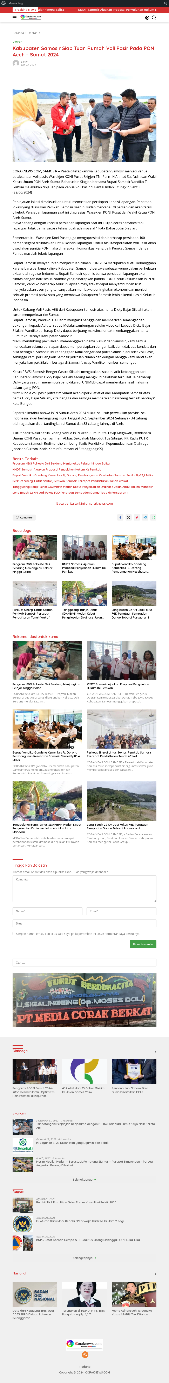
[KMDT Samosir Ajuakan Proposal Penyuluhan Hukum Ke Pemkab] (84, 547)
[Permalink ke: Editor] (16, 63)
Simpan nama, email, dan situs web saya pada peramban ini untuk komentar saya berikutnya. (78, 934)
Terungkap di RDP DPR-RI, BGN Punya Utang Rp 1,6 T (83, 1312)
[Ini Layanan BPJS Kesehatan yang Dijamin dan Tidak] (23, 1146)
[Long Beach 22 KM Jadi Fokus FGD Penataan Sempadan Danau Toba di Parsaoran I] (134, 593)
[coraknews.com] (30, 17)
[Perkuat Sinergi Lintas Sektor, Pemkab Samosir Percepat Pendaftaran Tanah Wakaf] (35, 593)
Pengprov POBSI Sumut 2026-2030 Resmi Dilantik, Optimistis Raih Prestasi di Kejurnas (34, 1092)
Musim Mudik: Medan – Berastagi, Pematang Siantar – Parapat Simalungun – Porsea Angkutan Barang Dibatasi (94, 1163)
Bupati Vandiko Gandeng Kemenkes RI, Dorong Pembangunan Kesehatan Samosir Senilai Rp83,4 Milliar (83, 475)
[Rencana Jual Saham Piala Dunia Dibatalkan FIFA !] (134, 1071)
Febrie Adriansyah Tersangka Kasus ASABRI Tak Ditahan (132, 1312)
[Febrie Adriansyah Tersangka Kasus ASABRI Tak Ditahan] (134, 1294)
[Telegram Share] (145, 517)
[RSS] (85, 1355)
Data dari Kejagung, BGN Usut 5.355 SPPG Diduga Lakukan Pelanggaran (33, 1314)
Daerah (17, 41)
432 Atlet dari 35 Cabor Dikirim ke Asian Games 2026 (83, 1090)
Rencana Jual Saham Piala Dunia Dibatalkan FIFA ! (130, 1090)
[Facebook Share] (120, 517)
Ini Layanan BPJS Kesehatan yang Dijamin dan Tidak (72, 1143)
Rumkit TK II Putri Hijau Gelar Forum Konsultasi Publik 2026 (76, 1202)
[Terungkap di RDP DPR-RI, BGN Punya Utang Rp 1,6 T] (84, 1294)
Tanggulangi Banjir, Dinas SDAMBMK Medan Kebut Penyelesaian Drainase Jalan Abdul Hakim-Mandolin (83, 487)
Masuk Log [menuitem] (16, 3)
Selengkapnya (83, 1179)
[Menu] (15, 17)
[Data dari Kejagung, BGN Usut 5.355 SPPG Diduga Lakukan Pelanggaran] (35, 1294)
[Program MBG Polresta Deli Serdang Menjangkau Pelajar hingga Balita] (35, 547)
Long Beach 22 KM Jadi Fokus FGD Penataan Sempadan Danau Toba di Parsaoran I (70, 492)
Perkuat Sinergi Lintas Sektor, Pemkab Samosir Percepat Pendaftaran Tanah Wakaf (70, 481)
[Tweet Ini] (129, 517)
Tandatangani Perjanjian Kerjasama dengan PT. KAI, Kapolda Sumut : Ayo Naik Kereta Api (95, 1126)
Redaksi (85, 1367)
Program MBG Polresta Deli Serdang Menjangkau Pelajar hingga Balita (61, 463)
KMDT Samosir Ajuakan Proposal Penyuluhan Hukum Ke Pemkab (92, 10)
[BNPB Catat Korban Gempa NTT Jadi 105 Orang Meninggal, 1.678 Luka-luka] (23, 1243)
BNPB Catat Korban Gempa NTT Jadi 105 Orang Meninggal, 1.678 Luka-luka (88, 1240)
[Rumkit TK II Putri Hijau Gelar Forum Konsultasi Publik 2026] (23, 1205)
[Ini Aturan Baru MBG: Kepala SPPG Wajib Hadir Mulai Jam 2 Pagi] (23, 1224)
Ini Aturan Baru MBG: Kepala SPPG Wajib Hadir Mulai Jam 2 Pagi (80, 1221)
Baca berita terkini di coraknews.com (84, 503)
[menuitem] (3, 3)
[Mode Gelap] (147, 17)
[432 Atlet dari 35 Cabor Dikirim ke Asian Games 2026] (84, 1071)
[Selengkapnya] (154, 1052)
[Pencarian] (154, 17)
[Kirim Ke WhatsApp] (153, 517)
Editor (24, 61)
